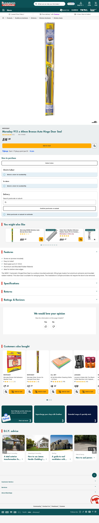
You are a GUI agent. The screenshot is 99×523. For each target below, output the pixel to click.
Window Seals (58, 18)
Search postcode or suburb (12, 198)
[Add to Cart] (41, 239)
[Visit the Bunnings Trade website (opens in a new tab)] (93, 10)
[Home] (3, 18)
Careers (62, 506)
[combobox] (49, 4)
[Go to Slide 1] (47, 399)
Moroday (5, 128)
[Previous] (4, 450)
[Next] (94, 450)
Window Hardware (45, 18)
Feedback (55, 506)
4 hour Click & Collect (83, 14)
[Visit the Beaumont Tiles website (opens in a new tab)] (64, 10)
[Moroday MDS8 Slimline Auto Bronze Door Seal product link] (12, 235)
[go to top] (94, 475)
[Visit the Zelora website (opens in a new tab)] (75, 10)
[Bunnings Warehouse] (8, 5)
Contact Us (46, 506)
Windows (34, 18)
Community (37, 506)
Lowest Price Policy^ (17, 14)
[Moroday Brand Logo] (94, 122)
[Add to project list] (94, 145)
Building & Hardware (21, 18)
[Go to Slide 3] (51, 399)
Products (9, 18)
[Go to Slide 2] (49, 399)
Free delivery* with (48, 14)
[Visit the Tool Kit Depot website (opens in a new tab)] (84, 10)
